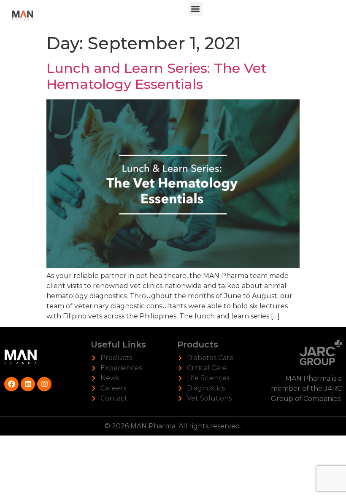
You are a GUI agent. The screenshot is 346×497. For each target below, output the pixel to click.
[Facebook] (11, 384)
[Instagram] (44, 384)
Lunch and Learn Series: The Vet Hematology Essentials (156, 76)
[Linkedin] (28, 384)
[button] (196, 9)
